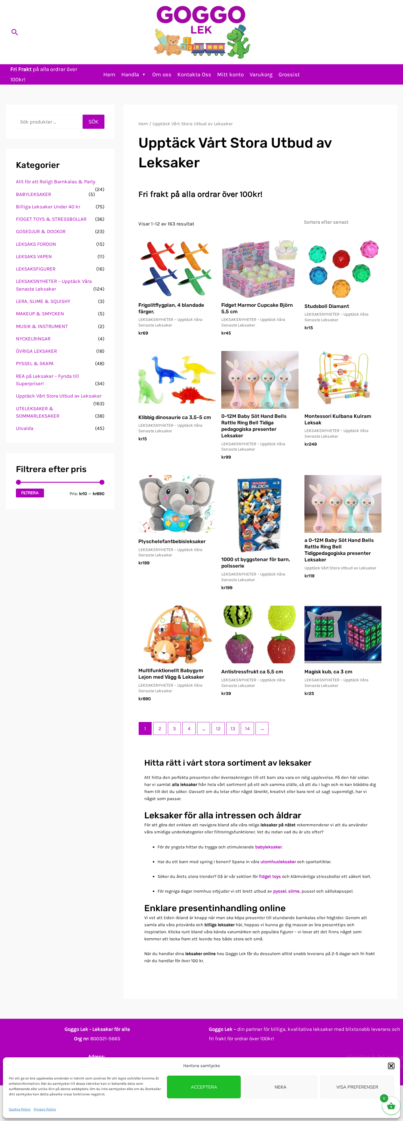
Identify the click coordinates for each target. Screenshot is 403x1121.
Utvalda (24, 428)
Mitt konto (230, 74)
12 (218, 728)
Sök (94, 121)
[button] (391, 1066)
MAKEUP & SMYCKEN (40, 313)
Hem (109, 74)
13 (232, 728)
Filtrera (30, 493)
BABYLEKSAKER (33, 194)
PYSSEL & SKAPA (35, 363)
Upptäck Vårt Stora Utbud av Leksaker (58, 396)
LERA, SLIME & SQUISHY (43, 301)
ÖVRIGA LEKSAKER (36, 351)
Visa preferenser (357, 1087)
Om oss (161, 74)
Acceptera (204, 1087)
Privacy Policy (45, 1109)
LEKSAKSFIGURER (35, 269)
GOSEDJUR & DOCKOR (40, 231)
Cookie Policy (20, 1109)
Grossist (289, 74)
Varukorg (261, 74)
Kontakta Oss (194, 74)
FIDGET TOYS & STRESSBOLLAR (51, 219)
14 (247, 728)
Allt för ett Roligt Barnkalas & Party (55, 181)
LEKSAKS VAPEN (34, 256)
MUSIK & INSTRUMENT (42, 326)
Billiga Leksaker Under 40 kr (48, 207)
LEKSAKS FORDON (36, 244)
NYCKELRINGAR (33, 339)
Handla (130, 74)
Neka (280, 1087)
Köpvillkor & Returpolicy (375, 1056)
